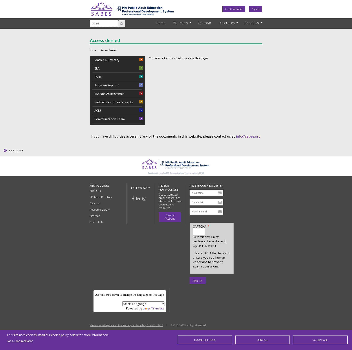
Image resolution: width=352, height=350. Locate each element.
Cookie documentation (20, 341)
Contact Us (96, 222)
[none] (178, 22)
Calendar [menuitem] (204, 23)
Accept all (320, 340)
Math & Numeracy (106, 60)
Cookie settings (205, 340)
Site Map (95, 216)
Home (93, 50)
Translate (157, 308)
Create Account (233, 9)
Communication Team (109, 119)
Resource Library (99, 209)
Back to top (16, 150)
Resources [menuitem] (227, 23)
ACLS (97, 111)
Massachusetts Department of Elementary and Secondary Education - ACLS (126, 325)
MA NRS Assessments (109, 94)
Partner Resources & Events (113, 102)
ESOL (98, 77)
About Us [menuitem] (252, 23)
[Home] (132, 17)
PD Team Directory (101, 197)
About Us (95, 191)
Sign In (255, 9)
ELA (97, 68)
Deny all (262, 340)
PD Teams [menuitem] (180, 23)
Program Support (106, 85)
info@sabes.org (248, 136)
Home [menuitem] (160, 23)
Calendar (95, 203)
